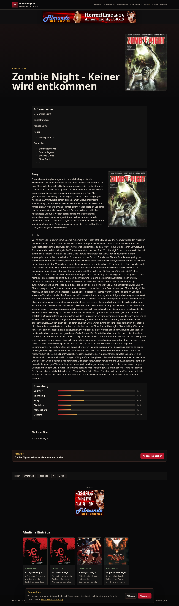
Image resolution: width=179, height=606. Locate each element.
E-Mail (62, 475)
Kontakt (163, 4)
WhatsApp (29, 475)
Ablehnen (131, 596)
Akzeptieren (145, 596)
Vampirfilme (136, 4)
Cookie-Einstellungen (156, 600)
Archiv (146, 4)
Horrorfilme (108, 4)
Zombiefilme (122, 4)
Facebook (43, 475)
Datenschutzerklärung (52, 599)
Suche (155, 4)
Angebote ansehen (152, 455)
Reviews (97, 4)
